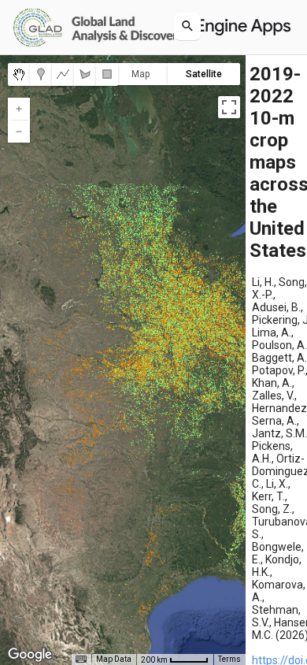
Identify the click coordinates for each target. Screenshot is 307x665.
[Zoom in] (19, 109)
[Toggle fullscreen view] (229, 107)
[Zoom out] (19, 132)
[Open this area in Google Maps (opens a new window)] (30, 655)
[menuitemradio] (19, 74)
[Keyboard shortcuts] (81, 659)
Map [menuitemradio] (140, 74)
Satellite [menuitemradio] (204, 74)
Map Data (113, 659)
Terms (229, 659)
